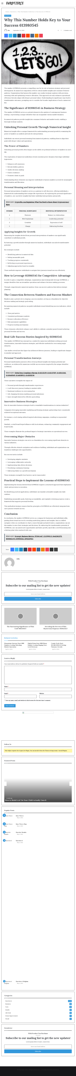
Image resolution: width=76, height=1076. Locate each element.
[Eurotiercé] (9, 909)
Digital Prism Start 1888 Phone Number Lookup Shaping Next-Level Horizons (37, 645)
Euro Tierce (20, 816)
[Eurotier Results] (9, 834)
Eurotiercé (19, 840)
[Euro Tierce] (9, 818)
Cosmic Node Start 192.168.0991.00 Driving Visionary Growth (58, 645)
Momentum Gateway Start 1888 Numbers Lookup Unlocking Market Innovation (14, 645)
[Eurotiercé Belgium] (9, 983)
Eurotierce (13, 11)
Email (6, 693)
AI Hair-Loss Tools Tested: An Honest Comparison (26, 800)
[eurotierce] (15, 3)
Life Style (8, 1013)
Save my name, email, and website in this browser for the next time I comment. (28, 700)
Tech (6, 1007)
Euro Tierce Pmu (21, 824)
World (7, 1019)
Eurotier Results (21, 832)
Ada (9, 30)
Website (41, 693)
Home (7, 11)
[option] (38, 783)
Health (7, 1010)
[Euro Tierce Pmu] (9, 826)
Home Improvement (11, 1016)
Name (6, 686)
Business (8, 1004)
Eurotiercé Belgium (22, 981)
